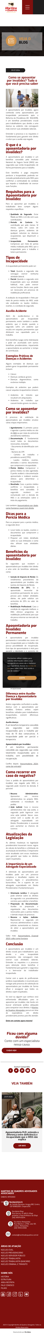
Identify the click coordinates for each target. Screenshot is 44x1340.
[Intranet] (26, 1294)
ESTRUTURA (6, 1279)
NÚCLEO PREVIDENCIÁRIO (12, 1252)
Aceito (22, 678)
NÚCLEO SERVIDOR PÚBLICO (13, 1255)
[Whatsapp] (22, 1070)
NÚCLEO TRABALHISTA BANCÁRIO (15, 1261)
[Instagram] (15, 1294)
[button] (22, 1050)
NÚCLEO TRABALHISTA (11, 1258)
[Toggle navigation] (27, 7)
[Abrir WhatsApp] (38, 1334)
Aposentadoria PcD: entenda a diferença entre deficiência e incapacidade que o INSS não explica (22, 1136)
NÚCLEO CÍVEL (7, 1250)
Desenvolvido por (22, 1332)
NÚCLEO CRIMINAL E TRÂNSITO (14, 1264)
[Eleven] (21, 1294)
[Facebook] (10, 1070)
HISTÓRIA (5, 1276)
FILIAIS (4, 1288)
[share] (33, 1070)
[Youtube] (3, 1294)
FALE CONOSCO (7, 1285)
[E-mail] (27, 1070)
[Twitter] (16, 1070)
